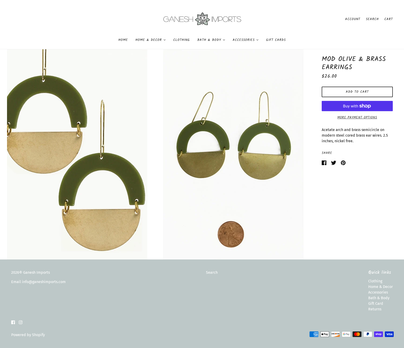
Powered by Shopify (28, 335)
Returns (374, 309)
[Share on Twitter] (334, 162)
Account (352, 19)
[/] (202, 19)
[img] (13, 322)
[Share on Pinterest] (343, 162)
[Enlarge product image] (77, 154)
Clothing (375, 281)
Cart (388, 19)
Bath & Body (379, 298)
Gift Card (375, 303)
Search (372, 19)
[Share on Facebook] (324, 162)
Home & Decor (380, 286)
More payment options (357, 117)
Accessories (378, 292)
